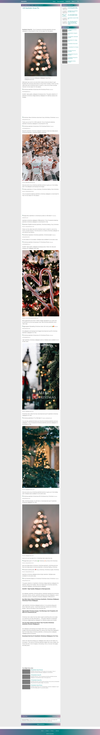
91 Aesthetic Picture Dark (73, 43)
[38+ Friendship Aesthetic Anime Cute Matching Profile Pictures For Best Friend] (64, 22)
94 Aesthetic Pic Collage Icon (72, 40)
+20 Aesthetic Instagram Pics (72, 33)
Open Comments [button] (41, 724)
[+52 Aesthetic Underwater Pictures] (65, 37)
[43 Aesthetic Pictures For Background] (65, 58)
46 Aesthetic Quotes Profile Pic (73, 18)
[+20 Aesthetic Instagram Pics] (65, 34)
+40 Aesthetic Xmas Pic (30, 8)
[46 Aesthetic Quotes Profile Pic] (64, 18)
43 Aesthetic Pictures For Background (72, 58)
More (73, 1)
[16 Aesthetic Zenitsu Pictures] (65, 62)
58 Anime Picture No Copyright (72, 51)
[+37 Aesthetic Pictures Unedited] (65, 30)
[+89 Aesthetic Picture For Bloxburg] (65, 55)
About (42, 730)
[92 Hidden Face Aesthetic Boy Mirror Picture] (64, 11)
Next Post (25, 716)
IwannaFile (24, 1)
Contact (47, 730)
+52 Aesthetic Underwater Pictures (73, 37)
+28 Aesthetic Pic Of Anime (73, 47)
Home (54, 1)
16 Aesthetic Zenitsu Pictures (72, 61)
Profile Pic (68, 1)
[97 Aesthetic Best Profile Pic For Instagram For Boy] (64, 8)
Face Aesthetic (60, 1)
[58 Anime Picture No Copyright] (65, 51)
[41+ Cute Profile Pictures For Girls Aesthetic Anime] (64, 15)
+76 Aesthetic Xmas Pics (36, 680)
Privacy (52, 730)
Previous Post (55, 716)
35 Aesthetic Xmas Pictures (37, 669)
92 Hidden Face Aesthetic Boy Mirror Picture (73, 11)
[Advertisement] (40, 18)
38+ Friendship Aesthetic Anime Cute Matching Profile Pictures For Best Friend (72, 23)
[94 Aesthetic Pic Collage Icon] (65, 41)
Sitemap (57, 730)
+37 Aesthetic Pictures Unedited (72, 30)
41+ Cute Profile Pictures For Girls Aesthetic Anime (72, 15)
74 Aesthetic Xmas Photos (36, 685)
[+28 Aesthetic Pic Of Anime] (65, 48)
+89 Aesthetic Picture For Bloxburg (73, 54)
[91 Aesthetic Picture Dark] (65, 44)
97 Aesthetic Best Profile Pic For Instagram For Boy (73, 8)
